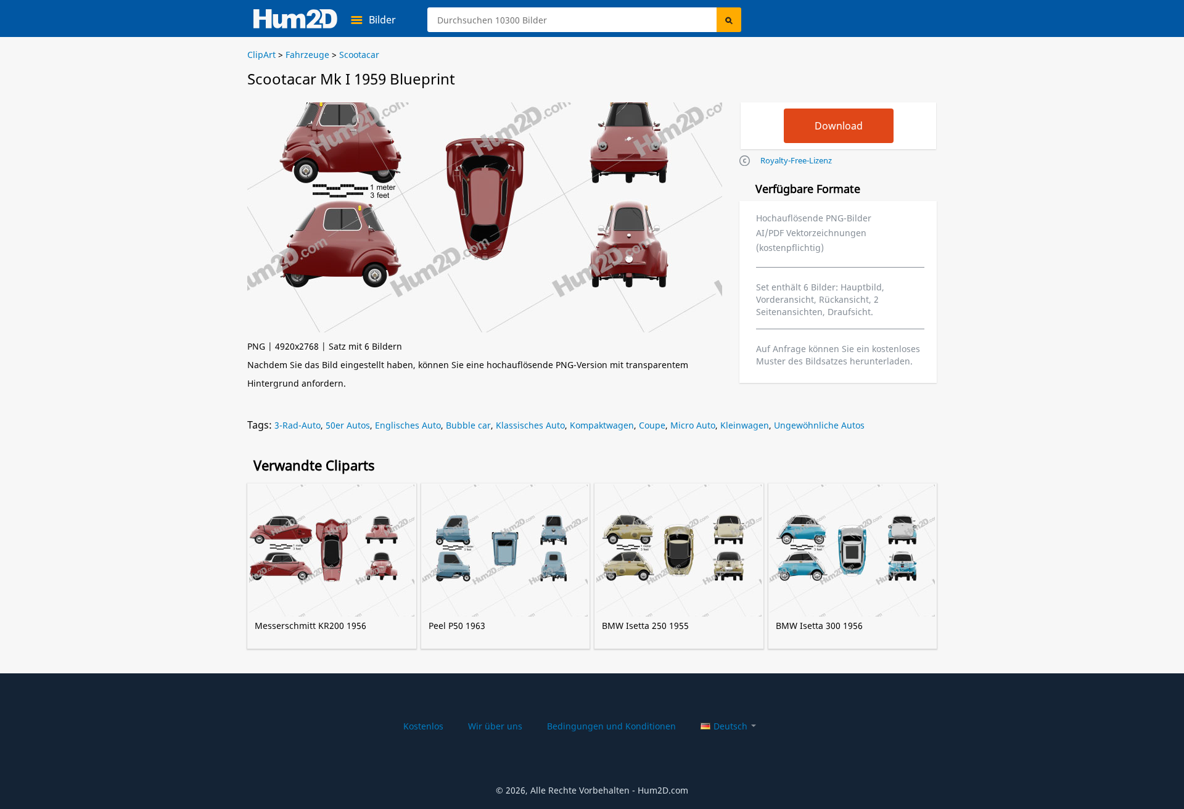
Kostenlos (423, 726)
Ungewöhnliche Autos (819, 425)
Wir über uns (495, 726)
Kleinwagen (744, 425)
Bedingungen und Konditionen (611, 726)
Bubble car (468, 425)
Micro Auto (692, 425)
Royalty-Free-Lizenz (796, 160)
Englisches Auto (408, 425)
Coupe (652, 425)
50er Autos (348, 425)
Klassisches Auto (530, 425)
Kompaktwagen (602, 425)
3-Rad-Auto (297, 425)
